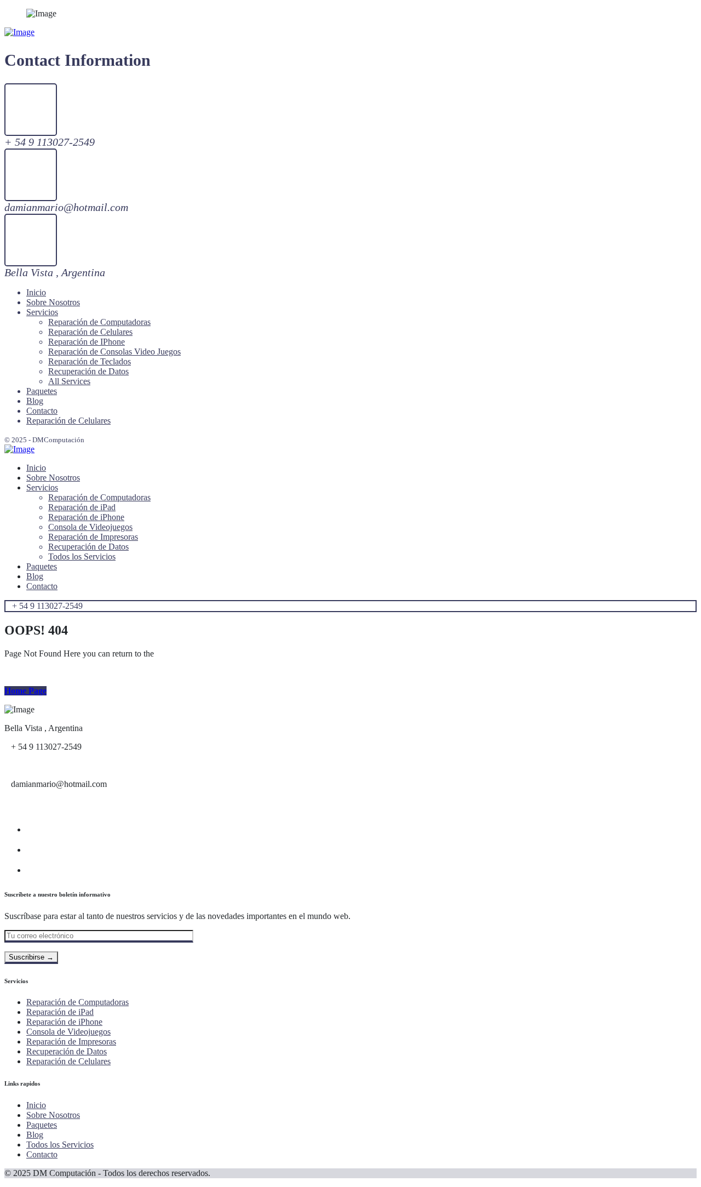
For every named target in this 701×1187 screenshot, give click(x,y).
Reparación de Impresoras (71, 1041)
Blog (34, 1134)
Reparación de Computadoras (77, 1002)
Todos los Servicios (60, 1144)
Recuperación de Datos (66, 1051)
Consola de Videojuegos (68, 1031)
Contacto (42, 1154)
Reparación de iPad (60, 1012)
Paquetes (41, 1124)
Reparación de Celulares (68, 1061)
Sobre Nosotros (53, 1115)
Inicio (36, 1105)
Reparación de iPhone (64, 1021)
